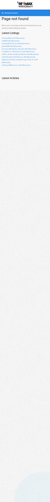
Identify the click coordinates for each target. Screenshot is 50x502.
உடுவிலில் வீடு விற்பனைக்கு (11, 41)
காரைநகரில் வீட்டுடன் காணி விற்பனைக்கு (16, 43)
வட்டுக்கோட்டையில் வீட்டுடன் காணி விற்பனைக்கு (18, 51)
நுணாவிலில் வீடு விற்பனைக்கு (12, 46)
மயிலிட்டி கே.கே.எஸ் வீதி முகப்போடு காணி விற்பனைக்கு (20, 54)
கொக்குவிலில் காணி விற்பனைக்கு (13, 38)
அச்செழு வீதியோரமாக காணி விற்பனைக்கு (16, 65)
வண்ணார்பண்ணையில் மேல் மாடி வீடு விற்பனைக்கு (18, 57)
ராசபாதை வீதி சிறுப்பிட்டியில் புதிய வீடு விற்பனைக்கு (19, 49)
